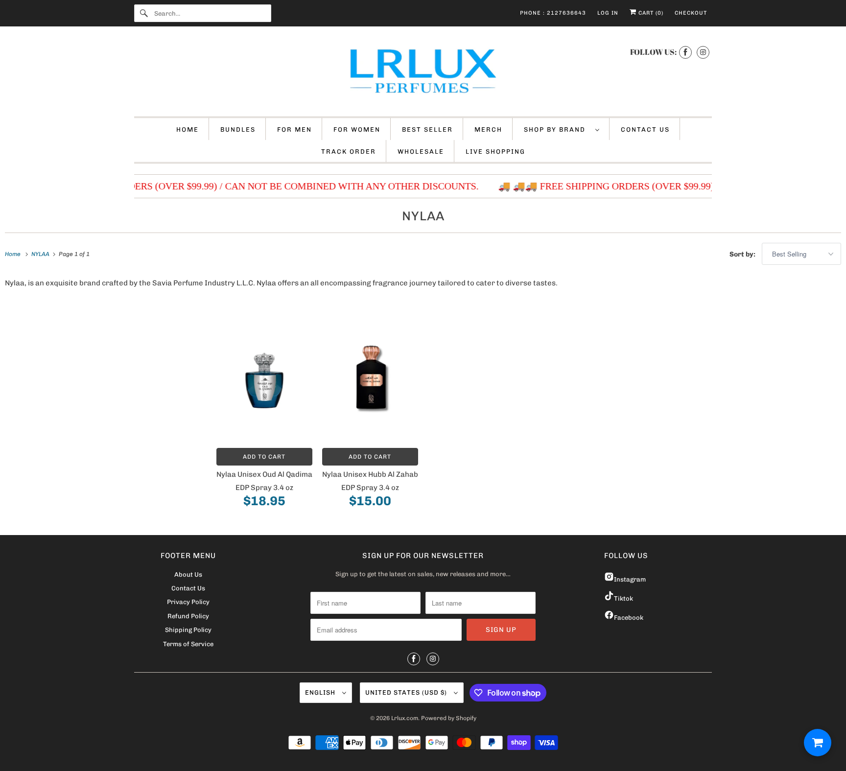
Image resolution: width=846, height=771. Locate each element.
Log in (607, 13)
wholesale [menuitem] (421, 151)
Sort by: (743, 254)
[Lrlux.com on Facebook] (685, 52)
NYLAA (423, 216)
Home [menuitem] (187, 129)
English (321, 692)
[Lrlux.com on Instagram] (703, 52)
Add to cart (264, 456)
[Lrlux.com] (423, 74)
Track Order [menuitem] (348, 151)
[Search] (144, 13)
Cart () (649, 13)
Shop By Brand (557, 129)
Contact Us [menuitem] (645, 129)
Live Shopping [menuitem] (495, 151)
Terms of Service (188, 644)
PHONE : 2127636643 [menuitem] (553, 13)
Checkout (691, 13)
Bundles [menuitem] (238, 129)
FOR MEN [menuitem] (294, 129)
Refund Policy (188, 616)
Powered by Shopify (448, 718)
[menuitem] (562, 129)
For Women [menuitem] (356, 129)
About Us (188, 574)
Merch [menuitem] (488, 129)
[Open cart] (817, 742)
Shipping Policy (188, 629)
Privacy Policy (188, 602)
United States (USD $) (407, 692)
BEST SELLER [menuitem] (427, 129)
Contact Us (188, 588)
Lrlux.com (404, 718)
